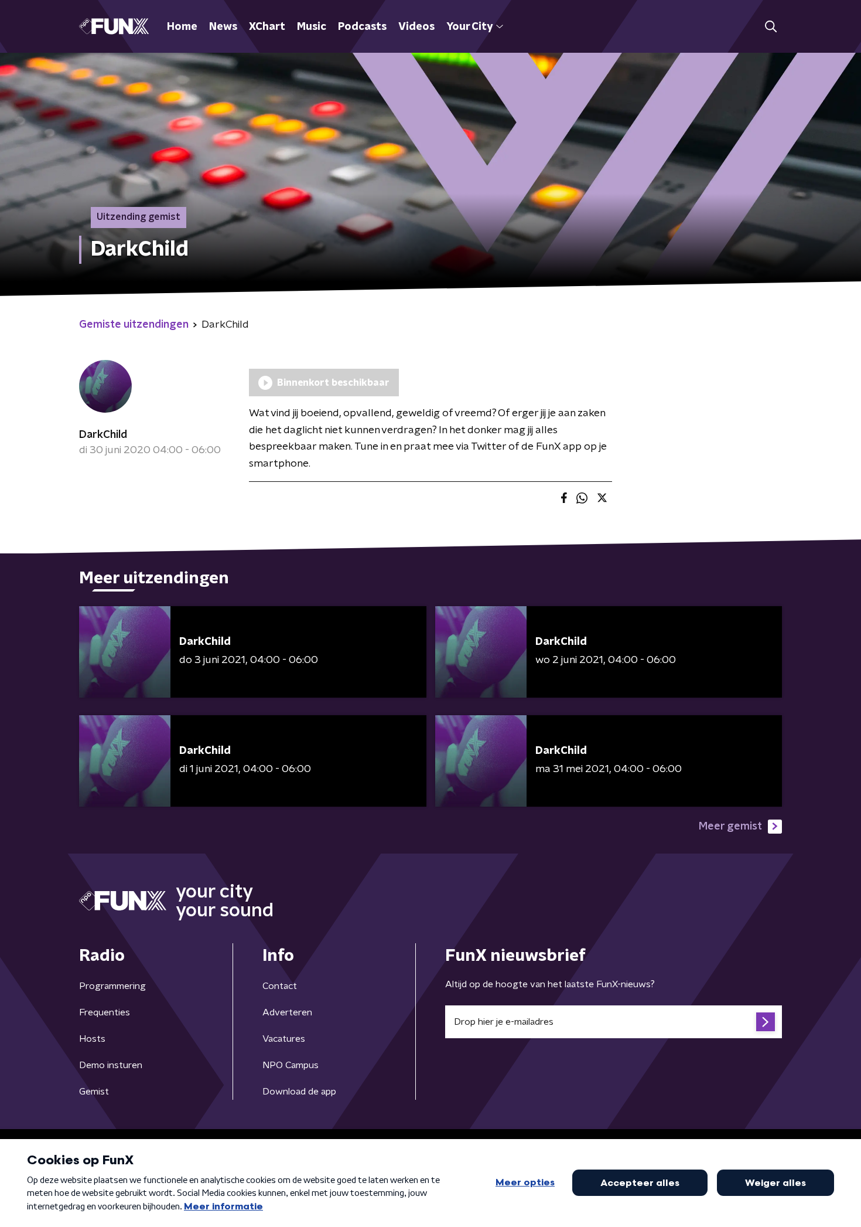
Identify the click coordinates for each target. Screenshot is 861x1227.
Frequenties (104, 1012)
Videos (416, 27)
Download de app (299, 1091)
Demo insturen (110, 1065)
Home (182, 27)
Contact (279, 986)
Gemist (94, 1091)
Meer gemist (730, 826)
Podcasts (362, 27)
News (223, 27)
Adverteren (287, 1012)
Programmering (112, 986)
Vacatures (283, 1039)
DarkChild (103, 435)
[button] (770, 27)
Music (311, 27)
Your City (469, 27)
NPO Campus (290, 1065)
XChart (267, 27)
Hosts (92, 1039)
